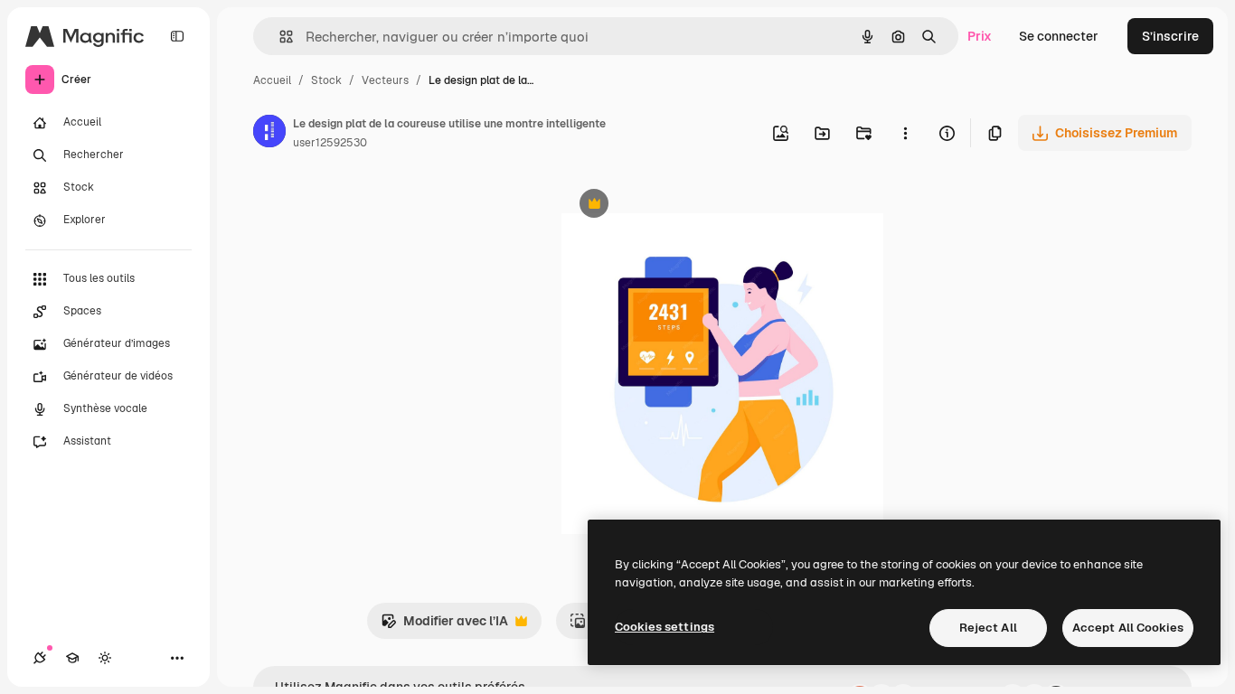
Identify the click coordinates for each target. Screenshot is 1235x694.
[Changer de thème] (104, 657)
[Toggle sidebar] (177, 36)
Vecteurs (385, 80)
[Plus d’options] (905, 133)
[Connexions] (39, 657)
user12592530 (330, 143)
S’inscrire (1170, 36)
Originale (681, 205)
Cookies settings (664, 626)
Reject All (988, 627)
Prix (979, 36)
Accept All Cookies (1127, 627)
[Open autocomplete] (279, 36)
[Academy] (72, 657)
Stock (326, 80)
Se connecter (1058, 36)
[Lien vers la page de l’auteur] (269, 134)
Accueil (272, 80)
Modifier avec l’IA (444, 626)
